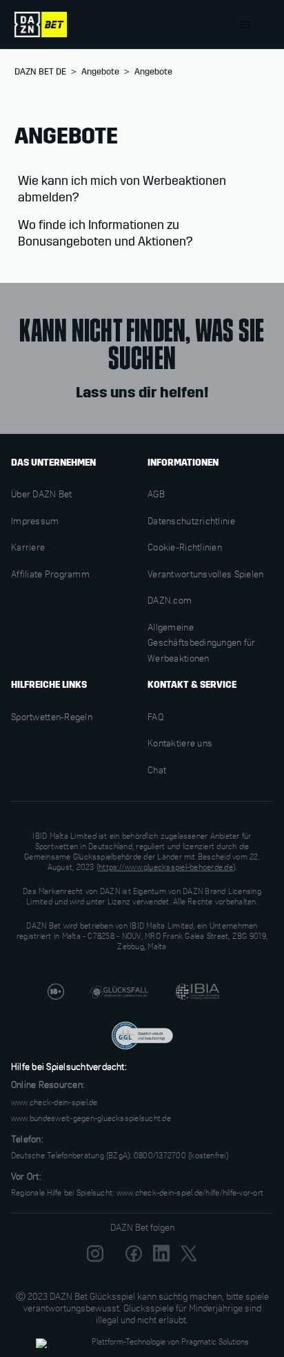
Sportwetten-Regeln (51, 718)
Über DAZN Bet (41, 495)
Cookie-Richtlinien (185, 548)
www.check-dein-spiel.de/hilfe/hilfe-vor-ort (189, 1193)
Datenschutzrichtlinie (191, 522)
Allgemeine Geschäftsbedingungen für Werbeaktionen (202, 644)
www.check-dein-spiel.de (54, 1103)
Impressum (35, 522)
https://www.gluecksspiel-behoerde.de (166, 868)
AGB (156, 495)
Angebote (100, 71)
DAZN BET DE (40, 71)
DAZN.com (170, 601)
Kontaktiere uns (180, 744)
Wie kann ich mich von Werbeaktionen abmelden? (122, 189)
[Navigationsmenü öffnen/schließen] (245, 25)
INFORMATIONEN (183, 462)
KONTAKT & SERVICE (192, 685)
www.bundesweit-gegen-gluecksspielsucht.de (91, 1119)
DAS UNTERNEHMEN (53, 462)
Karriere (28, 548)
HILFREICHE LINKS (49, 685)
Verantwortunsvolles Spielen (206, 575)
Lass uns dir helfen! (142, 393)
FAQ (156, 718)
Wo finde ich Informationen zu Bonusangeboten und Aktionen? (105, 233)
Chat (157, 771)
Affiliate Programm (50, 575)
